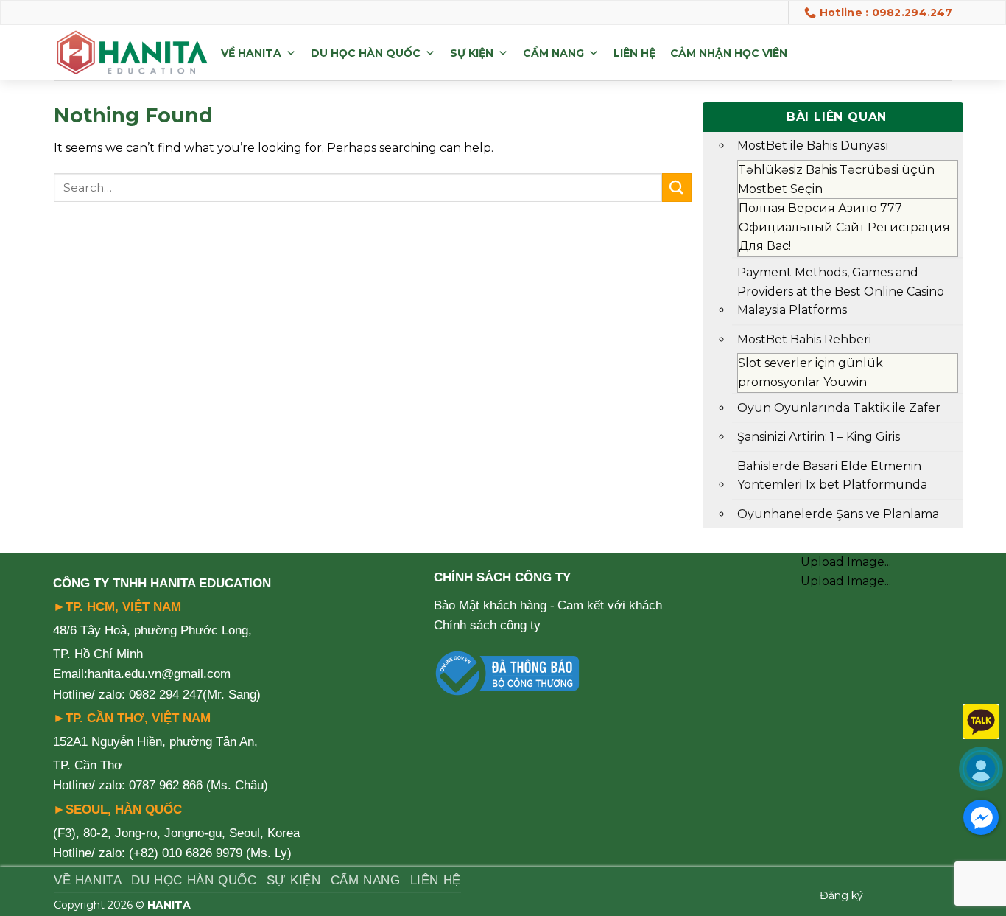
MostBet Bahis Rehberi (804, 339)
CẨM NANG (553, 53)
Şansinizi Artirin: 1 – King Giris (818, 437)
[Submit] (677, 187)
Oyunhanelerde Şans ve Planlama (838, 514)
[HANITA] (132, 53)
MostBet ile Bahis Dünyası (813, 146)
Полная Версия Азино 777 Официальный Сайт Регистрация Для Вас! (844, 227)
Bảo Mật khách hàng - (494, 605)
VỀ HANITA (251, 53)
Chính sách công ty (487, 625)
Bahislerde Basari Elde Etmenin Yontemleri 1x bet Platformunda (832, 475)
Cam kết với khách (609, 605)
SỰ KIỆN (471, 53)
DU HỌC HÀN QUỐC (366, 53)
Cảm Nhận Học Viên (728, 53)
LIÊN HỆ (634, 53)
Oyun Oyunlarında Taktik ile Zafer (838, 408)
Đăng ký (841, 895)
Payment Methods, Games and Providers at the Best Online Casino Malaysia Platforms (840, 291)
